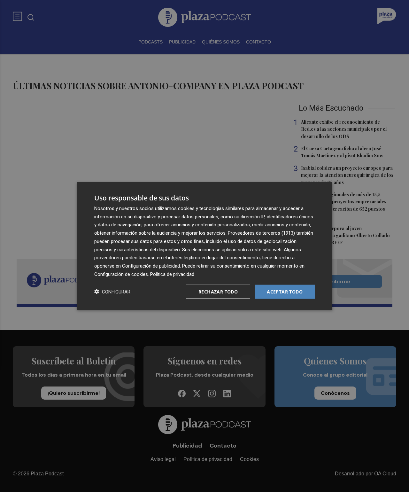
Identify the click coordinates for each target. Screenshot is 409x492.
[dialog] (204, 246)
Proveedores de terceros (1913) (261, 233)
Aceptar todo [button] (285, 291)
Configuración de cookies (121, 274)
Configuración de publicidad (151, 266)
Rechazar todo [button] (218, 291)
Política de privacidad (172, 274)
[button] (112, 291)
